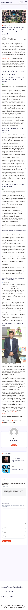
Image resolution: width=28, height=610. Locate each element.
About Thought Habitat (12, 587)
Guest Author (11, 38)
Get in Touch (7, 591)
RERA (13, 52)
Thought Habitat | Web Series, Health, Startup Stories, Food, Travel (13, 484)
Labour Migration (17, 420)
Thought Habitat (6, 2)
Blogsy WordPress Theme (17, 607)
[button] (21, 2)
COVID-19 (9, 420)
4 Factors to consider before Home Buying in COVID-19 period (18, 470)
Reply (4, 497)
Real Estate (12, 422)
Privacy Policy (8, 596)
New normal (5, 422)
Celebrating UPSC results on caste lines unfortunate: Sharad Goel (18, 460)
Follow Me (14, 445)
